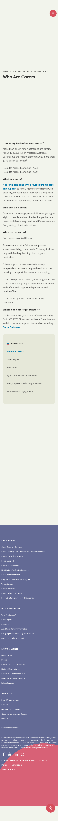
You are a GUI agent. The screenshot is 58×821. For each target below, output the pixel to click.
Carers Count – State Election (13, 664)
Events (4, 660)
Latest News (6, 655)
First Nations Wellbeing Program (15, 570)
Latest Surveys (7, 683)
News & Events (9, 648)
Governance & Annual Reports (14, 714)
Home (5, 71)
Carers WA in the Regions (12, 556)
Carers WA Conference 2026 (13, 673)
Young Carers (7, 584)
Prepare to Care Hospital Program (15, 579)
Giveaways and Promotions (13, 678)
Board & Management (10, 700)
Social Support (7, 561)
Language (17, 765)
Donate (4, 718)
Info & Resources (21, 71)
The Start (12, 769)
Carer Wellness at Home (11, 593)
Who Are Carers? (16, 351)
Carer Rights (13, 359)
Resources (12, 367)
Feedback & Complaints (11, 709)
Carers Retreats (8, 588)
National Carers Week (10, 669)
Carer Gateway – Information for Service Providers (23, 551)
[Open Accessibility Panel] (50, 808)
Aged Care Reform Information (22, 375)
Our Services (8, 540)
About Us (6, 693)
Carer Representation (10, 574)
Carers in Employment (10, 565)
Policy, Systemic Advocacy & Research (25, 383)
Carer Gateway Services (11, 547)
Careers (4, 704)
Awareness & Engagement (20, 391)
